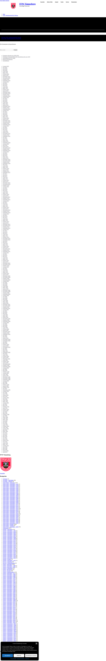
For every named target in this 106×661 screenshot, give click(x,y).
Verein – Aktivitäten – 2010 (9, 602)
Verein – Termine (7, 570)
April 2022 (5, 131)
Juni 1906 (5, 446)
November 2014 (6, 210)
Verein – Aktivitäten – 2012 (9, 604)
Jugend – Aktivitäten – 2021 (9, 552)
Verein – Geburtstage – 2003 (9, 626)
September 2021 (6, 136)
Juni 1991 (5, 408)
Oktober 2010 (6, 265)
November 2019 (6, 147)
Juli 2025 (5, 83)
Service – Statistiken (7, 561)
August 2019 (6, 151)
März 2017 (5, 179)
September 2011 (6, 251)
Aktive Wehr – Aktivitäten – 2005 (10, 497)
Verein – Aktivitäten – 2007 (9, 598)
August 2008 (6, 295)
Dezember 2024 (6, 92)
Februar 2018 (6, 168)
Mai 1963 (5, 436)
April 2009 (5, 286)
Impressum (27, 658)
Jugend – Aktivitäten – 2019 (9, 551)
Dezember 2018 (6, 159)
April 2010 (5, 270)
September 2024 (6, 96)
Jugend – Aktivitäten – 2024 (9, 556)
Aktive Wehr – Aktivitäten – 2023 (10, 520)
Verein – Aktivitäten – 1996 (9, 589)
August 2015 (6, 201)
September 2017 (6, 172)
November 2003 (6, 347)
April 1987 (5, 418)
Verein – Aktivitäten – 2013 (9, 605)
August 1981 (6, 428)
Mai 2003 (5, 349)
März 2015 (5, 206)
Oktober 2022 (6, 123)
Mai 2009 (5, 285)
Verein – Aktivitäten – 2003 (9, 592)
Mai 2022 (5, 129)
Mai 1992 (5, 405)
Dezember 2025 (6, 76)
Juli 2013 (5, 230)
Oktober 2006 (6, 320)
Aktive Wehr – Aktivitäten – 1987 (10, 491)
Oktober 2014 (6, 211)
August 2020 (6, 144)
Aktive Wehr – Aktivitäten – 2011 (10, 504)
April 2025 (5, 87)
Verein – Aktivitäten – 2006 (9, 596)
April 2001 (5, 360)
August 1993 (6, 402)
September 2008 (6, 294)
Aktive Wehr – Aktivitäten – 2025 (10, 526)
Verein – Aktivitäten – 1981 (9, 567)
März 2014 (5, 220)
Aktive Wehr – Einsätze (8, 524)
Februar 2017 (6, 180)
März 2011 (5, 259)
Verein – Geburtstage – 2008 (9, 631)
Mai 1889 (5, 449)
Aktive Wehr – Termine (8, 525)
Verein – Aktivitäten (7, 564)
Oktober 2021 (6, 134)
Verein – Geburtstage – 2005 (9, 627)
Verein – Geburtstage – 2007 (9, 630)
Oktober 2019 (6, 149)
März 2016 (5, 193)
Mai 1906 (5, 448)
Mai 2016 (5, 190)
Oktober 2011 (6, 250)
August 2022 (6, 125)
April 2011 (5, 257)
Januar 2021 (5, 141)
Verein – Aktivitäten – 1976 (9, 585)
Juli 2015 (5, 202)
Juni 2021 (5, 138)
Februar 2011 (6, 260)
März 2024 (5, 103)
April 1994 (5, 400)
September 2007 (6, 308)
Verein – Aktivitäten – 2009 (9, 600)
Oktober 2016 (6, 185)
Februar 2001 (6, 361)
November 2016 (6, 184)
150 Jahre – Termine (7, 481)
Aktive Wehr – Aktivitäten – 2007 (10, 499)
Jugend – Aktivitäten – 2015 (9, 546)
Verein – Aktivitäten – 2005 (9, 595)
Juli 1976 (5, 432)
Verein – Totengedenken (8, 572)
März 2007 (5, 316)
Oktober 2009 (6, 278)
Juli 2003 (5, 348)
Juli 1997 (5, 388)
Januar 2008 (5, 303)
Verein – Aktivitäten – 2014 (9, 607)
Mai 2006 (5, 326)
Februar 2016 (6, 194)
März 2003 (5, 351)
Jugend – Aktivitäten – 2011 (9, 541)
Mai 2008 (5, 299)
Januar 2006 (5, 330)
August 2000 (6, 368)
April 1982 (5, 427)
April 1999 (5, 374)
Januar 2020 (5, 146)
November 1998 (6, 378)
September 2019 (6, 150)
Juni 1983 (5, 423)
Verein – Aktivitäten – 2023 (9, 618)
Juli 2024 (5, 98)
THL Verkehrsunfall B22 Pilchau (10, 15)
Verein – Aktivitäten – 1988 (9, 586)
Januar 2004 (5, 346)
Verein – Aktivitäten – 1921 (9, 578)
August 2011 (6, 252)
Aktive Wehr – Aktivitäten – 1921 (10, 484)
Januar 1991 (5, 410)
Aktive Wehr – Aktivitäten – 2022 (10, 519)
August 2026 (6, 66)
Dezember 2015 (6, 197)
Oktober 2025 (6, 79)
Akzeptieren (7, 655)
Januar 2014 (5, 223)
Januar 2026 (5, 75)
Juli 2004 (5, 342)
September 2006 (6, 321)
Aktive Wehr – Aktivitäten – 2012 (10, 506)
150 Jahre (5, 479)
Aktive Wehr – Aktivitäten (9, 482)
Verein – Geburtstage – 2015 (9, 639)
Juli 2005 (5, 335)
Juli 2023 (5, 111)
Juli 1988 (5, 415)
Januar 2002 (5, 357)
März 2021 (5, 140)
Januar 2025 (5, 90)
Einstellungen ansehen (31, 655)
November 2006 (6, 318)
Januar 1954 (5, 440)
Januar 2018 (5, 169)
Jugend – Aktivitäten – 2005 (9, 533)
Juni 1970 (5, 434)
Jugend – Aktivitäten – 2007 (9, 536)
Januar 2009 (5, 289)
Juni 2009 (5, 283)
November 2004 (6, 339)
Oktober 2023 (6, 107)
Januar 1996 (5, 395)
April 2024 (5, 102)
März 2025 (5, 88)
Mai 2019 (5, 155)
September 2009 (6, 279)
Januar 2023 (5, 119)
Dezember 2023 (6, 106)
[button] (36, 643)
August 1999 (6, 373)
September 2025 (6, 80)
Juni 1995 (5, 396)
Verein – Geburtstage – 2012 (9, 635)
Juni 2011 (5, 255)
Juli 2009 (5, 282)
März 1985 (5, 419)
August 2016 (6, 186)
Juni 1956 (5, 439)
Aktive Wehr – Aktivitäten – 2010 (10, 503)
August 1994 (6, 397)
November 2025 (6, 78)
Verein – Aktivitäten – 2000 (9, 591)
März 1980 (5, 431)
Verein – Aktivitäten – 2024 (9, 620)
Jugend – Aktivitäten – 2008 (9, 537)
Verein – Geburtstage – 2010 (9, 633)
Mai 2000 (5, 370)
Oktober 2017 (6, 171)
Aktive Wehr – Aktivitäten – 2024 (10, 521)
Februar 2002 (6, 356)
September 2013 (6, 228)
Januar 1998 (5, 386)
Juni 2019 (5, 154)
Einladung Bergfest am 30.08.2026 (11, 55)
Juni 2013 (5, 232)
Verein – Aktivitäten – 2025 (9, 621)
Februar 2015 (6, 207)
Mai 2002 (5, 353)
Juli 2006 (5, 323)
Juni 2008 (5, 298)
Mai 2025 (5, 85)
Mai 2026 (5, 70)
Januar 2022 (5, 132)
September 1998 (6, 379)
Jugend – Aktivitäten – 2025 (9, 560)
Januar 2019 (5, 158)
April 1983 (5, 424)
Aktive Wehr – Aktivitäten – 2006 (10, 498)
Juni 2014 (5, 216)
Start (4, 14)
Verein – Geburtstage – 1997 (9, 624)
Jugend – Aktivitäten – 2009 (9, 538)
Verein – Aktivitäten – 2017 (9, 611)
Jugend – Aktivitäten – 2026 (9, 558)
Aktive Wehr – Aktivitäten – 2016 (10, 511)
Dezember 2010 (6, 263)
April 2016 (5, 191)
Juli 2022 (5, 127)
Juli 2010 (5, 268)
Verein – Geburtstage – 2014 (9, 638)
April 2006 (5, 327)
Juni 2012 (5, 241)
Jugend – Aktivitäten (7, 529)
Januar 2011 (5, 261)
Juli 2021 (5, 137)
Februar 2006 (6, 329)
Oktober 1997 (6, 387)
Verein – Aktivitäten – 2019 (9, 613)
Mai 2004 (5, 343)
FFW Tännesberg (27, 4)
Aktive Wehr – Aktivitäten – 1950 (10, 485)
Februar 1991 (6, 409)
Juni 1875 (5, 452)
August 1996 (6, 391)
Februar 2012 (6, 246)
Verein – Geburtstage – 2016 (9, 640)
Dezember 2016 (6, 182)
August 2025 (6, 81)
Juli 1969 (5, 435)
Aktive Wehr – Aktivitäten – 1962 (10, 488)
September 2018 (6, 163)
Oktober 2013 (6, 226)
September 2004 (6, 340)
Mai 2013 (5, 233)
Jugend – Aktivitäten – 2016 (9, 547)
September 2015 (6, 199)
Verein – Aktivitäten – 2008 (9, 599)
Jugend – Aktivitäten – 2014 (9, 545)
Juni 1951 (5, 441)
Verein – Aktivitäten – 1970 (9, 583)
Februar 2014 (6, 221)
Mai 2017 (5, 176)
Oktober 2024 (6, 94)
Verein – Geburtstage (7, 568)
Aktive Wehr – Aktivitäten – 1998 (10, 494)
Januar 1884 (5, 450)
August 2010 (6, 267)
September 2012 (6, 239)
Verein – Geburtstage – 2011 (9, 634)
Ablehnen (19, 655)
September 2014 (6, 212)
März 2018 (5, 167)
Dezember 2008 (6, 290)
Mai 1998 (5, 383)
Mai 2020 (5, 145)
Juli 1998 (5, 382)
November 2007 (6, 305)
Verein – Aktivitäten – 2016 (9, 609)
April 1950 (5, 443)
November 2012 (6, 238)
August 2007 (6, 309)
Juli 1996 (5, 392)
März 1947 (5, 444)
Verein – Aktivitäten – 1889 (9, 576)
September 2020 (6, 142)
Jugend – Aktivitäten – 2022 (9, 554)
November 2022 (6, 122)
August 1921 (6, 445)
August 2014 (6, 213)
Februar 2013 (6, 237)
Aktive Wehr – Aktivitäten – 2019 (10, 515)
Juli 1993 (5, 404)
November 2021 (6, 133)
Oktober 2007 (6, 307)
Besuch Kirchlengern (8, 59)
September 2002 (6, 352)
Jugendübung (6, 60)
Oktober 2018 (6, 162)
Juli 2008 (5, 296)
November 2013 (6, 225)
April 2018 (5, 166)
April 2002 (5, 355)
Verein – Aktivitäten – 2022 (9, 617)
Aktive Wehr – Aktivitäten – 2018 (10, 514)
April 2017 (5, 177)
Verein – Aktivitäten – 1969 (9, 582)
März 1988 (5, 417)
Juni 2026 (5, 68)
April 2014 (5, 219)
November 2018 (6, 160)
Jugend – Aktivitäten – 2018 (9, 550)
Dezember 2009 (6, 276)
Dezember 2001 (6, 358)
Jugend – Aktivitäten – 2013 (9, 543)
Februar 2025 (6, 89)
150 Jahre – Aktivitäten (8, 480)
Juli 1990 (5, 412)
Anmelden (2, 473)
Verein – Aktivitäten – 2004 (9, 594)
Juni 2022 (5, 128)
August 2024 (6, 97)
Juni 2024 (5, 100)
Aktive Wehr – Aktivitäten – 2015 (10, 510)
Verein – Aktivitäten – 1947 (9, 580)
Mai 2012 (5, 242)
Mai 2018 (5, 164)
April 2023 (5, 115)
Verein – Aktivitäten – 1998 (9, 590)
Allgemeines (6, 528)
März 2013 (5, 235)
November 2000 (6, 364)
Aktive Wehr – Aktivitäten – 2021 (10, 517)
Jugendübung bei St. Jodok (9, 58)
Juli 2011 (5, 254)
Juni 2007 (5, 312)
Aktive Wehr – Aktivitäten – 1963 (10, 489)
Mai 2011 (5, 256)
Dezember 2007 (6, 304)
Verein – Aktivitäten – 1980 (9, 565)
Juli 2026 (5, 67)
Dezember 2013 (6, 224)
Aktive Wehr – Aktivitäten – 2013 (10, 507)
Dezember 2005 (6, 331)
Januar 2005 (5, 338)
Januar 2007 (5, 317)
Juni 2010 (5, 269)
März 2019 (5, 157)
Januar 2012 (5, 247)
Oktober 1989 (6, 414)
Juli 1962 (5, 437)
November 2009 (6, 277)
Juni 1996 (5, 393)
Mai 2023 (5, 114)
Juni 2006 (5, 325)
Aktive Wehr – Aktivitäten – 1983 (10, 490)
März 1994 (5, 401)
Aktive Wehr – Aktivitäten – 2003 (10, 495)
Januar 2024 (5, 105)
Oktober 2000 (6, 365)
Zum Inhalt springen (4, 0)
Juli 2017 (5, 173)
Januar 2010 (5, 274)
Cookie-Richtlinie (13, 658)
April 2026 (5, 71)
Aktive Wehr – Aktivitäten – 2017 (10, 512)
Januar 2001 (5, 362)
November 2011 (6, 248)
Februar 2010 (6, 273)
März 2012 (5, 245)
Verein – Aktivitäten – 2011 (9, 603)
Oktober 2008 (6, 292)
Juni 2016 (5, 189)
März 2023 (5, 116)
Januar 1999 (5, 375)
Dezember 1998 (6, 377)
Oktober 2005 (6, 333)
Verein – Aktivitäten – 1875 (9, 573)
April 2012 (5, 243)
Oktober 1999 (6, 371)
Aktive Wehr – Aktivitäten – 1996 (10, 493)
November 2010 (6, 264)
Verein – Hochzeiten (7, 569)
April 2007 (5, 314)
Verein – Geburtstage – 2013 (9, 636)
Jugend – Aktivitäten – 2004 (9, 532)
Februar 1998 (6, 384)
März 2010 (5, 272)
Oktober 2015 (6, 198)
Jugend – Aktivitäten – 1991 (9, 530)
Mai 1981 (5, 430)
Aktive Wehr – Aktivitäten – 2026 (10, 523)
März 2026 (5, 72)
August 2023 (6, 110)
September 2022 (6, 124)
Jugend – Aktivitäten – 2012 (9, 542)
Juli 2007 (5, 311)
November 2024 (6, 93)
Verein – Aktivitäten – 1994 (9, 587)
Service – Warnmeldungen (9, 563)
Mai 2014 (5, 217)
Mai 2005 (5, 336)
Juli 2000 (5, 369)
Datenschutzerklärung (21, 658)
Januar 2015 (5, 208)
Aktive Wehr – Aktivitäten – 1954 (10, 486)
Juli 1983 (5, 422)
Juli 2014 (5, 215)
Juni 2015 (5, 203)
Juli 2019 (5, 153)
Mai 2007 (5, 313)
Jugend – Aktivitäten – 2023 (9, 555)
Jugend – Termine (7, 559)
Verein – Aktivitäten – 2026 (9, 622)
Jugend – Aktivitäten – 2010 (9, 539)
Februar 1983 (6, 426)
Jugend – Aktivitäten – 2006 (9, 534)
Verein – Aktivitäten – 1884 (9, 574)
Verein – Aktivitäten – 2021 (9, 616)
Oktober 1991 (6, 406)
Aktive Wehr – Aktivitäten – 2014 (10, 508)
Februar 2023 (6, 118)
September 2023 (6, 109)
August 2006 (6, 322)
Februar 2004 (6, 344)
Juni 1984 (5, 421)
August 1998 (6, 380)
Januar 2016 (5, 195)
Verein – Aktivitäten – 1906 (9, 577)
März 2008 (5, 301)
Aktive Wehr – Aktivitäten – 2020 (10, 516)
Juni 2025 (5, 84)
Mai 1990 (5, 413)
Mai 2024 (5, 101)
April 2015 (5, 204)
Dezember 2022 (6, 120)
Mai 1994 (5, 399)
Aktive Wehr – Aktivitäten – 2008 (10, 501)
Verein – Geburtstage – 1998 (9, 625)
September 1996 (6, 390)
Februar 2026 (6, 74)
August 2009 (6, 281)
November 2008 (6, 291)
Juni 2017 (5, 175)
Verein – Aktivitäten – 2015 (9, 608)
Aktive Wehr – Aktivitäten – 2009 (10, 502)
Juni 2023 (5, 112)
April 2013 (5, 234)
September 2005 (6, 334)
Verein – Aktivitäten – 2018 (9, 612)
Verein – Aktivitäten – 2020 (9, 614)
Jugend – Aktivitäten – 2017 (9, 548)
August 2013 (6, 229)
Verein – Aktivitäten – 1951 (9, 581)
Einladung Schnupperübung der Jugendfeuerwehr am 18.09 (16, 56)
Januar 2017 (5, 181)
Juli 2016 (5, 188)
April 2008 (5, 300)
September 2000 (6, 366)
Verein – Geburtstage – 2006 (9, 629)
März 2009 (5, 287)
